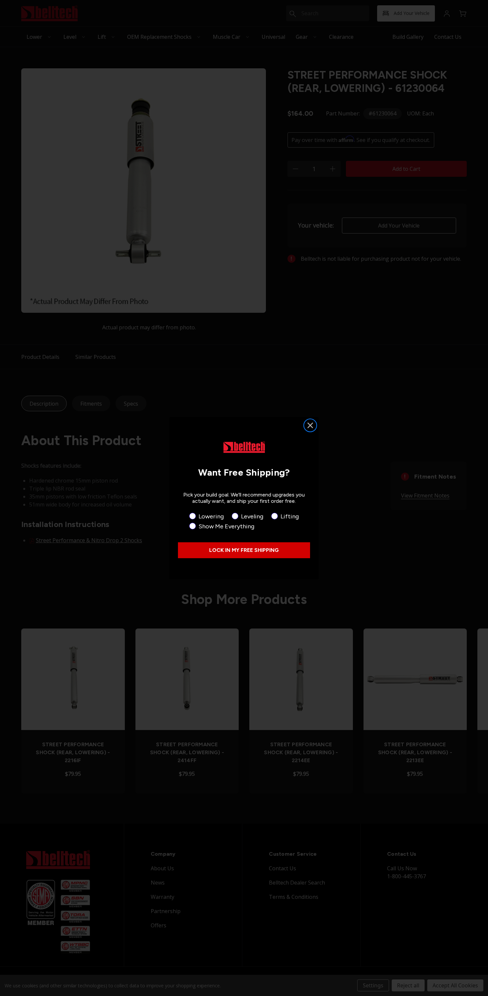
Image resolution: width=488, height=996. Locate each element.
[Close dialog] (310, 425)
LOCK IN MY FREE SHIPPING (244, 550)
